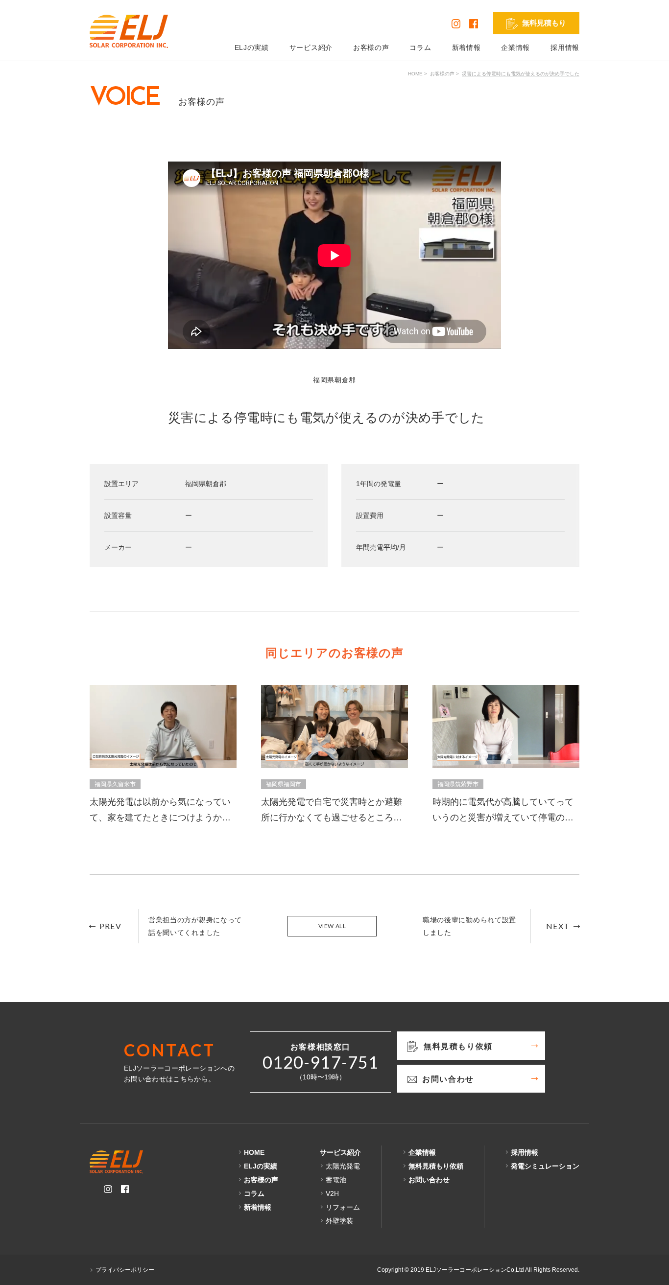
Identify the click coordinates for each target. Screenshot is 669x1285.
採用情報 (564, 47)
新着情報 (466, 47)
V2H (332, 1193)
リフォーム (343, 1207)
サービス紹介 (311, 47)
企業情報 (515, 47)
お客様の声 (371, 47)
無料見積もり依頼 (435, 1166)
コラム (420, 47)
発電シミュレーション (545, 1166)
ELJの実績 (252, 47)
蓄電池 (336, 1180)
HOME (415, 73)
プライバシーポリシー (125, 1269)
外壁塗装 (339, 1221)
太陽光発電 (343, 1166)
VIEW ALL (332, 926)
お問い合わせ (429, 1180)
